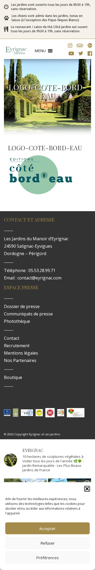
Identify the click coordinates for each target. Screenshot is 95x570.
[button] (87, 488)
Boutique (13, 377)
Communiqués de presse (28, 314)
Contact (11, 338)
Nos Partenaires (20, 360)
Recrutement (17, 346)
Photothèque (17, 321)
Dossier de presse (22, 306)
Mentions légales (21, 353)
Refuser (47, 543)
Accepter (47, 528)
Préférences (47, 557)
